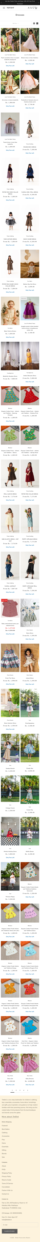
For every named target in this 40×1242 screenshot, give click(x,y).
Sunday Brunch (10, 768)
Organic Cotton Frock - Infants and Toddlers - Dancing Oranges (10, 413)
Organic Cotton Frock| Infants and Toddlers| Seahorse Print (10, 1042)
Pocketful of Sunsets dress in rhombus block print (29, 101)
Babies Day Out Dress (29, 284)
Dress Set (10, 1078)
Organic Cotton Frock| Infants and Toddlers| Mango (10, 967)
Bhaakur (10, 408)
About (4, 1166)
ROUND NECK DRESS (29, 147)
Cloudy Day (29, 768)
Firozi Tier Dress (10, 678)
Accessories (5, 1136)
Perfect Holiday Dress (10, 851)
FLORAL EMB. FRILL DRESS (30, 192)
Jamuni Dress (30, 678)
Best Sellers (6, 1129)
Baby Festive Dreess (10, 331)
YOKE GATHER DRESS (10, 239)
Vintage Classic (10, 808)
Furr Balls (29, 281)
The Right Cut (10, 373)
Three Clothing (29, 144)
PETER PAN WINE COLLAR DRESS (10, 193)
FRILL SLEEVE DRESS (10, 494)
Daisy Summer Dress (10, 723)
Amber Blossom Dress (29, 375)
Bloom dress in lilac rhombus (29, 58)
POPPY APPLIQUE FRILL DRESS (30, 587)
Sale (3, 1157)
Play (3, 1140)
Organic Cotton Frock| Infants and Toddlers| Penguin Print (29, 967)
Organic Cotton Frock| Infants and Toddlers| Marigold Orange (10, 1004)
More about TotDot (10, 1117)
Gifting (4, 1150)
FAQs (3, 1169)
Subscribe (9, 1231)
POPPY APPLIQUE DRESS (29, 539)
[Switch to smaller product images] (37, 23)
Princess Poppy (10, 896)
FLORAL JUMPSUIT (10, 586)
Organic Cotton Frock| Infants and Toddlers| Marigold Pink (29, 1004)
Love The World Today (10, 54)
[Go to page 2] (28, 1090)
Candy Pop (30, 810)
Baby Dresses (30, 1078)
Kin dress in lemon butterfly (10, 100)
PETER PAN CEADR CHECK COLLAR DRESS (10, 285)
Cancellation (6, 1187)
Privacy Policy (6, 1176)
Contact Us (5, 1194)
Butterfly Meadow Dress (10, 376)
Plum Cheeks (30, 630)
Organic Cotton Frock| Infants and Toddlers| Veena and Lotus (10, 929)
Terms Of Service (7, 1183)
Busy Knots (10, 1075)
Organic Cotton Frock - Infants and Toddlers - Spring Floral (30, 451)
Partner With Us (7, 1190)
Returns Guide (6, 1180)
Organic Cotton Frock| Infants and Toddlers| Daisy (29, 929)
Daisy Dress (29, 633)
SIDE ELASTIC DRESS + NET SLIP (10, 540)
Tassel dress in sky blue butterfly (10, 143)
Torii (30, 720)
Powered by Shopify (24, 1237)
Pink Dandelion (29, 723)
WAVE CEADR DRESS (29, 239)
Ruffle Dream (30, 851)
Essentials (5, 1147)
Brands (4, 1154)
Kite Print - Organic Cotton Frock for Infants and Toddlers (29, 1042)
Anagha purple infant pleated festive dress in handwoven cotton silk (29, 328)
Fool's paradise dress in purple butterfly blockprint (10, 58)
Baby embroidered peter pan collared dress (10, 624)
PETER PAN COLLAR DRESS (29, 494)
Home (4, 1143)
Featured (5, 1126)
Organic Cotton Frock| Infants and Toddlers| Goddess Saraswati (29, 889)
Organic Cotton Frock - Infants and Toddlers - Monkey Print (30, 412)
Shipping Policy (7, 1173)
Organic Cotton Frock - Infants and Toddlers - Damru (10, 451)
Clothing (4, 1133)
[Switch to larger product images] (34, 23)
